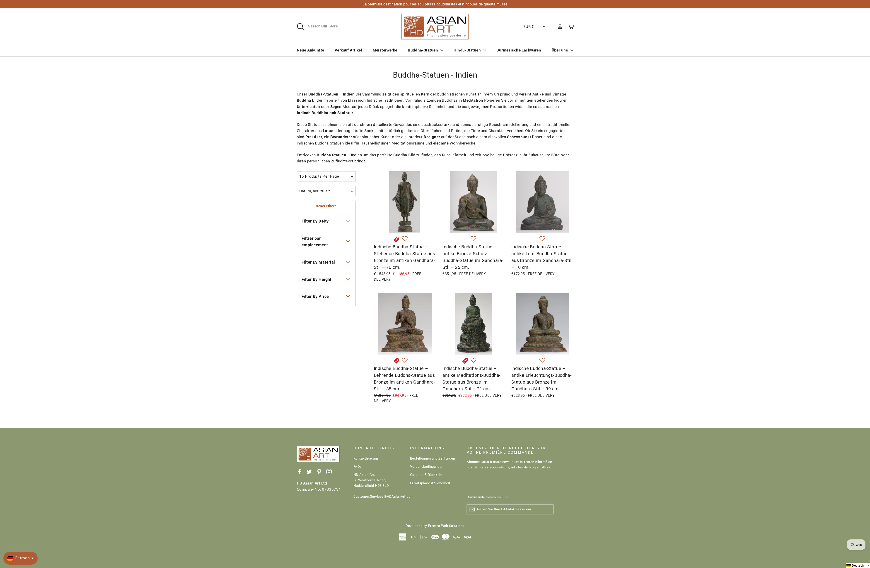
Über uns (560, 50)
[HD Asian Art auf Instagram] (329, 471)
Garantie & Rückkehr (426, 475)
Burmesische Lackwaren (518, 50)
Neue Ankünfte (310, 50)
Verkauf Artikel (348, 50)
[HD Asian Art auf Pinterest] (319, 471)
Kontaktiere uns (366, 458)
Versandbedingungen (426, 467)
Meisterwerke (385, 50)
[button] (405, 238)
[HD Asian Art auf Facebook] (299, 471)
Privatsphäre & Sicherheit (430, 483)
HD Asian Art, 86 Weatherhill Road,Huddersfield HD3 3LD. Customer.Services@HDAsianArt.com (378, 486)
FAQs (357, 467)
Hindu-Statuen (467, 50)
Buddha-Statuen (423, 50)
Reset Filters (326, 206)
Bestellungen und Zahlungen (432, 458)
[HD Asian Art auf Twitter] (309, 471)
